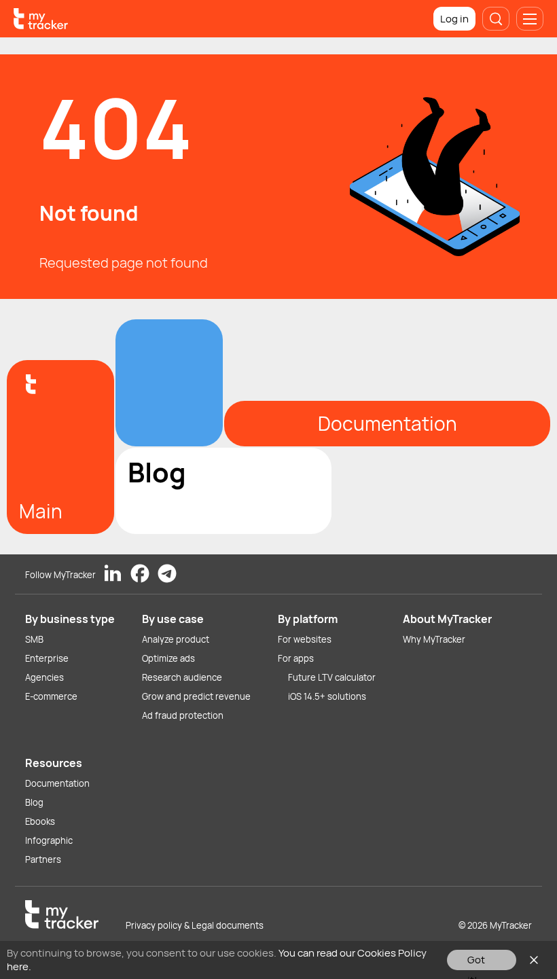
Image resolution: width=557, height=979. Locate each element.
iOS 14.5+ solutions (327, 696)
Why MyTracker (434, 639)
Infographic (49, 840)
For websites (304, 639)
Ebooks (40, 821)
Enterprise (47, 658)
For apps (296, 658)
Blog (34, 802)
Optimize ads (168, 658)
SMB (34, 639)
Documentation (57, 783)
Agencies (44, 677)
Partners (43, 859)
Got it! (476, 961)
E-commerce (51, 696)
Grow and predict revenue (196, 696)
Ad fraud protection (182, 715)
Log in (454, 19)
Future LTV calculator (332, 677)
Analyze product (175, 639)
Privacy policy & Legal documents (195, 925)
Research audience (182, 677)
